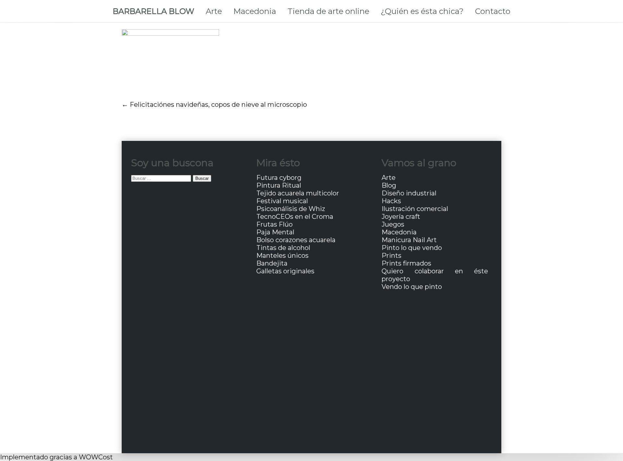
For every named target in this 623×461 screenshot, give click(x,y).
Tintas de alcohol (283, 248)
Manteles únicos (282, 255)
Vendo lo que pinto (412, 287)
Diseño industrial (409, 193)
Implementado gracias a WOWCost (56, 457)
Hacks (391, 201)
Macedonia (254, 11)
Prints (391, 255)
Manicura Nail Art (409, 240)
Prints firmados (406, 263)
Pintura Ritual (278, 185)
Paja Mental (275, 232)
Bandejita (271, 263)
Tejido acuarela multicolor (297, 193)
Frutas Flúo (274, 224)
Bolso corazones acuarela (296, 240)
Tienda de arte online (328, 11)
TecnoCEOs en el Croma (294, 216)
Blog (389, 185)
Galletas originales (285, 271)
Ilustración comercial (415, 209)
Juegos (393, 224)
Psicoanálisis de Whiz (290, 209)
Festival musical (282, 201)
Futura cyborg (278, 177)
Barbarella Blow (153, 11)
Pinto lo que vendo (412, 248)
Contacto (492, 11)
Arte (214, 11)
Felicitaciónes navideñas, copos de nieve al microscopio (218, 104)
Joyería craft (401, 216)
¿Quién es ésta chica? (422, 11)
